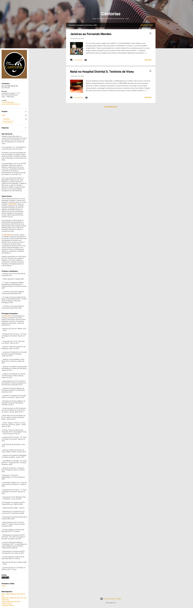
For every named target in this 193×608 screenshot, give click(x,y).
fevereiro (6, 119)
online (4, 586)
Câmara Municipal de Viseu (11, 602)
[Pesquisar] (154, 5)
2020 (3, 115)
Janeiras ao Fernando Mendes (90, 34)
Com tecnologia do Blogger (112, 599)
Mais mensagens (111, 107)
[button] (150, 33)
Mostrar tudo (147, 25)
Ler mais (147, 60)
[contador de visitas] (5, 578)
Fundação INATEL (8, 605)
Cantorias (111, 13)
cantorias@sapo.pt (8, 102)
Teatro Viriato (6, 603)
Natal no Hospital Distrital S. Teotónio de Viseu (102, 71)
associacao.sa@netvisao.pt (11, 104)
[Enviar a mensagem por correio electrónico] (85, 61)
